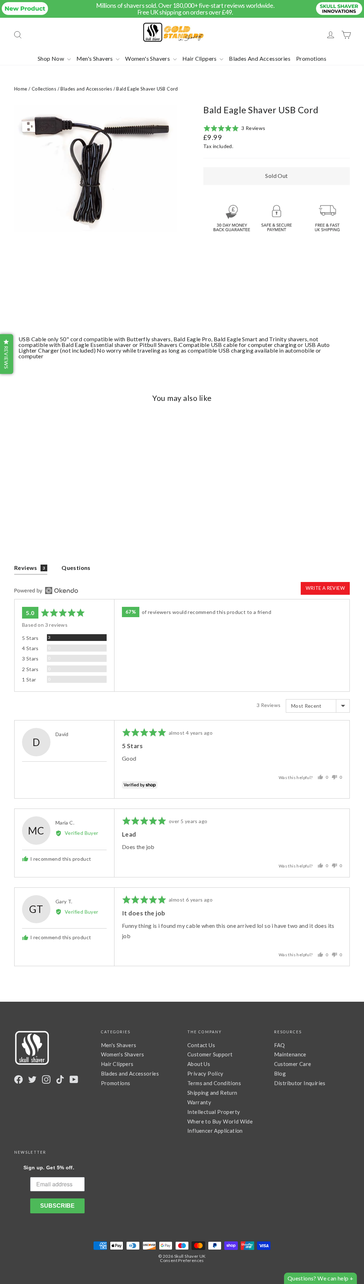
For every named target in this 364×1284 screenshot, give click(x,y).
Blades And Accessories (259, 58)
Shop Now (51, 58)
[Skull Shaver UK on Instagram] (46, 1079)
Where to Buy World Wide (220, 1121)
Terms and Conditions (214, 1083)
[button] (234, 128)
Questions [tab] (76, 567)
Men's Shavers (95, 58)
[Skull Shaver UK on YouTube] (74, 1079)
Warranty (199, 1102)
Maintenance (290, 1054)
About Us (198, 1064)
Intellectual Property (213, 1112)
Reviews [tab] (29, 567)
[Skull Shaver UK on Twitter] (32, 1079)
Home (20, 89)
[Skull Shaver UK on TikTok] (60, 1079)
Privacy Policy (205, 1073)
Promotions (311, 58)
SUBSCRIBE (57, 1206)
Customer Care (292, 1064)
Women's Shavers (148, 58)
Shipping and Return (212, 1092)
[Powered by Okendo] (46, 590)
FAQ (279, 1045)
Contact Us (201, 1045)
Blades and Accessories (86, 89)
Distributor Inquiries (300, 1083)
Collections (44, 89)
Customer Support (209, 1054)
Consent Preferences (182, 1260)
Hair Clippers (200, 58)
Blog (280, 1073)
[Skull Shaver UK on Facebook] (18, 1079)
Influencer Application (215, 1130)
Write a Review (325, 588)
